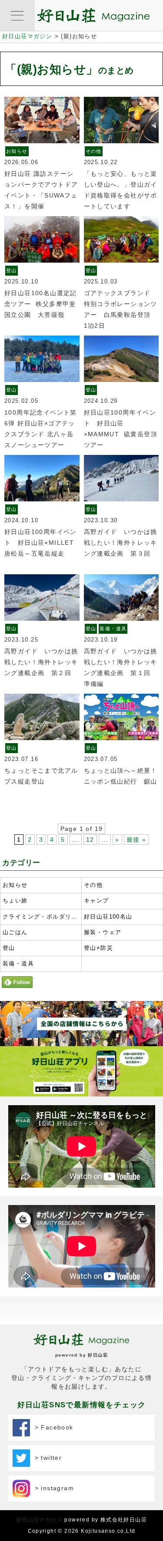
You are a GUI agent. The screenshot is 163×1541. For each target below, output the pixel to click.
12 (90, 839)
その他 (94, 151)
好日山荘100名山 (108, 917)
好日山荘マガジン (39, 1520)
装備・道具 (113, 628)
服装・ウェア (102, 932)
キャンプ (96, 901)
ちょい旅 (15, 901)
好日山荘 (98, 1355)
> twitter (46, 1457)
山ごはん (15, 932)
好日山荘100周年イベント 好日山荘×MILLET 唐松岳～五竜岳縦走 (42, 542)
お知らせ (17, 151)
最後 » (136, 839)
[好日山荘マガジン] (93, 17)
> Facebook (51, 1427)
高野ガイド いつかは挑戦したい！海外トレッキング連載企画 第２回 (41, 662)
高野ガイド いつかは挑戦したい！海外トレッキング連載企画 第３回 (120, 542)
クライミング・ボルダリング (41, 917)
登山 (11, 270)
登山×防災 (98, 948)
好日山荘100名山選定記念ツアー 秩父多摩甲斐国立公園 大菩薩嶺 (40, 304)
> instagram (52, 1488)
